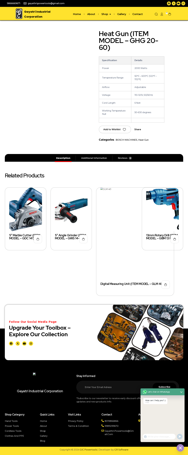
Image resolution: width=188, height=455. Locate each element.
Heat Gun (143, 140)
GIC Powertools (88, 449)
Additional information (94, 158)
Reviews (124, 158)
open (182, 36)
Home (77, 14)
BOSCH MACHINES (126, 140)
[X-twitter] (174, 3)
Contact (137, 14)
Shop (104, 14)
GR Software (121, 449)
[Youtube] (178, 3)
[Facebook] (169, 3)
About (91, 14)
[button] (114, 129)
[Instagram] (183, 3)
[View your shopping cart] (169, 14)
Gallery (121, 14)
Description (63, 158)
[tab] (63, 158)
